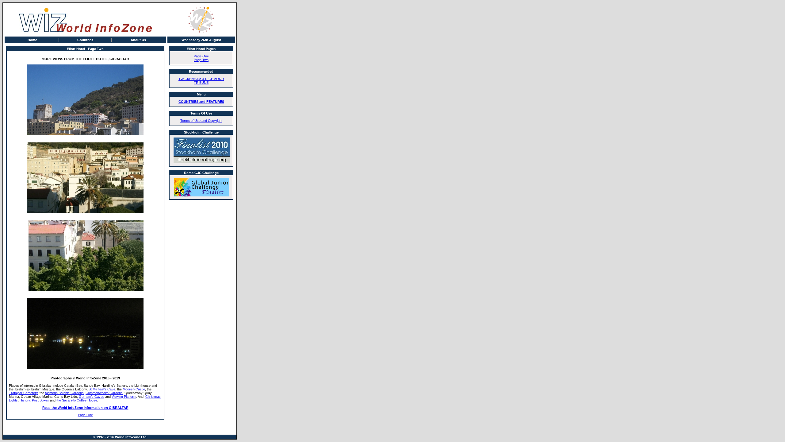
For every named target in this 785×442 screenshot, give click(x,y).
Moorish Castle (134, 389)
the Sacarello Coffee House (76, 400)
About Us (138, 40)
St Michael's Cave (102, 389)
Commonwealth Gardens (104, 393)
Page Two (201, 60)
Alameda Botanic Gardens (64, 393)
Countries (85, 40)
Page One (85, 415)
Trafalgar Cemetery (23, 393)
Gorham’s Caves (91, 396)
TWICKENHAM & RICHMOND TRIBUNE (201, 80)
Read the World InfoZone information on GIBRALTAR (85, 407)
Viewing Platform (124, 396)
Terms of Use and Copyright (201, 120)
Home (32, 40)
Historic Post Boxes (34, 400)
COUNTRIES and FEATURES (201, 101)
